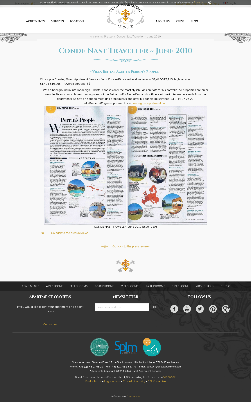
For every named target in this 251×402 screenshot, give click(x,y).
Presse (108, 36)
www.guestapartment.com (150, 103)
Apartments (35, 21)
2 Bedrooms (130, 286)
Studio (225, 286)
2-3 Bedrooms (104, 286)
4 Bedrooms (54, 286)
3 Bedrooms (79, 286)
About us (163, 21)
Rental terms (93, 381)
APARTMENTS (30, 286)
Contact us (50, 324)
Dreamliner (133, 396)
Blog (194, 21)
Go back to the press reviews (69, 233)
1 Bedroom (180, 286)
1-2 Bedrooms (155, 286)
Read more (199, 2)
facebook (169, 377)
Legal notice (112, 381)
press (180, 21)
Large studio (204, 286)
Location (77, 21)
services (57, 21)
